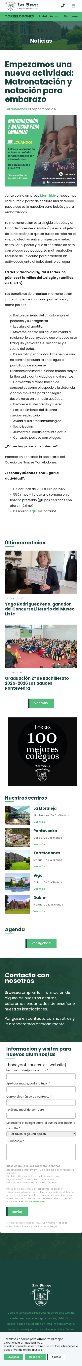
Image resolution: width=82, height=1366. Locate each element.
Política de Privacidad (32, 1201)
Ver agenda (41, 943)
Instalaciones (48, 16)
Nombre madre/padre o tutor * (27, 1070)
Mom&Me (48, 195)
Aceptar (13, 1357)
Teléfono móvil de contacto (25, 1110)
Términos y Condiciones (33, 1226)
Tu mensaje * (15, 1141)
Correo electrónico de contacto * (29, 1097)
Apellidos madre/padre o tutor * (28, 1083)
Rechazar (35, 1357)
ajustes (37, 1350)
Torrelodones (19, 16)
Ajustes (56, 1357)
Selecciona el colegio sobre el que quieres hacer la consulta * (40, 1125)
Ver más (41, 703)
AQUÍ (33, 511)
